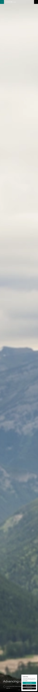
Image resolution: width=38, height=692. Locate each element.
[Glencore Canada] (11, 2)
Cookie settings (29, 688)
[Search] (36, 2)
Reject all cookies (29, 685)
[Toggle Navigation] (2, 2)
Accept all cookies (29, 682)
